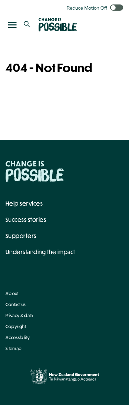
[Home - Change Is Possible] (35, 171)
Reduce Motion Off (87, 7)
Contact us (15, 304)
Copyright (16, 326)
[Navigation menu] (12, 24)
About (12, 293)
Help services (24, 203)
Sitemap (14, 348)
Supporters (21, 236)
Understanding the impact (40, 252)
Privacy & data (19, 315)
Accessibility (18, 337)
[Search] (26, 25)
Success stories (26, 219)
